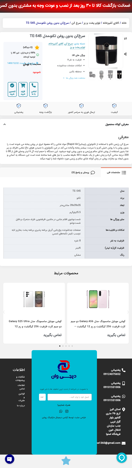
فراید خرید (23, 93)
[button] (4, 312)
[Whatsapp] (61, 411)
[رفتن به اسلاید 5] (59, 346)
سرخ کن (76, 23)
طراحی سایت (80, 417)
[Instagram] (67, 411)
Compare (125, 38)
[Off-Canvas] (125, 54)
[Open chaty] (9, 459)
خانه (124, 23)
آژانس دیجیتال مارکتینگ (57, 417)
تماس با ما (33, 93)
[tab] (116, 172)
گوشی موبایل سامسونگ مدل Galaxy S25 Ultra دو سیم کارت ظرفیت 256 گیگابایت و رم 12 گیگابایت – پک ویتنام (35, 326)
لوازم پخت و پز (92, 23)
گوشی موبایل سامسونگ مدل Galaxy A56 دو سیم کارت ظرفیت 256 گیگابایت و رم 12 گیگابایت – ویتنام (98, 326)
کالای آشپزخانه (111, 23)
